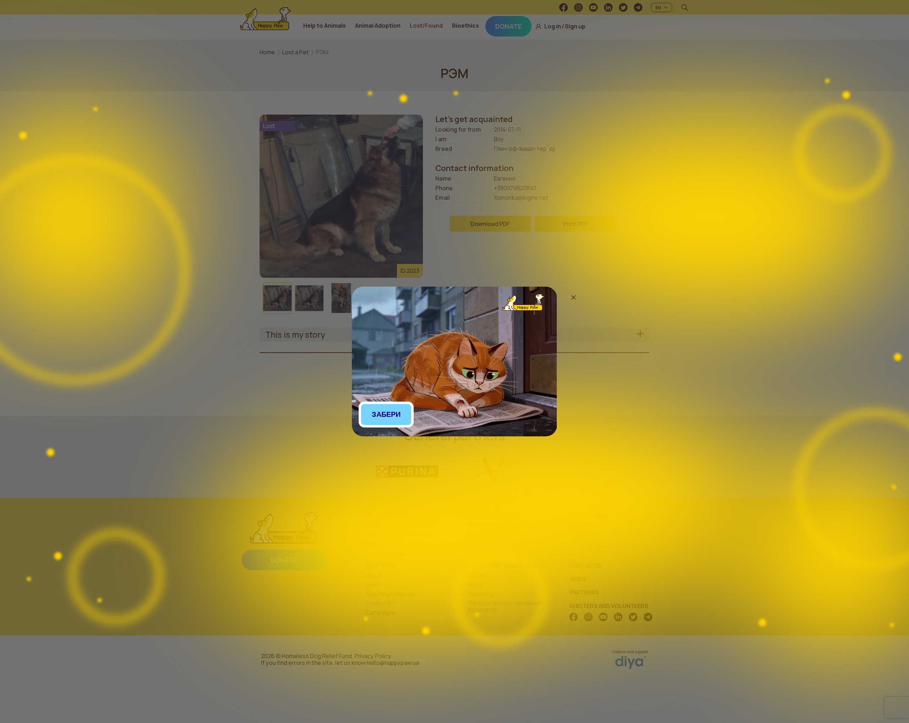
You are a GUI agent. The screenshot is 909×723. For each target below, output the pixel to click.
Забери (386, 414)
